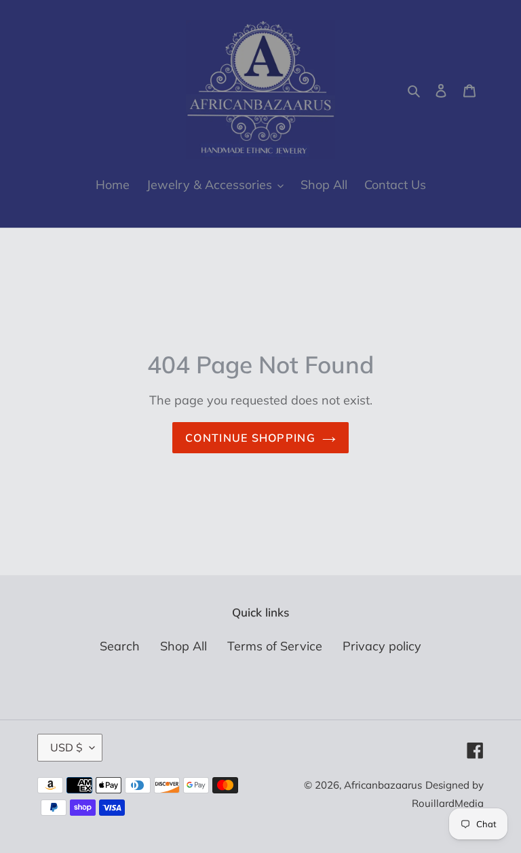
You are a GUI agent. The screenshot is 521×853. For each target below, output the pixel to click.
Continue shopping (250, 437)
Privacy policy (382, 646)
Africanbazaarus (383, 784)
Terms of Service (274, 646)
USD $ (66, 747)
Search (120, 646)
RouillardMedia (448, 803)
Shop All (183, 646)
